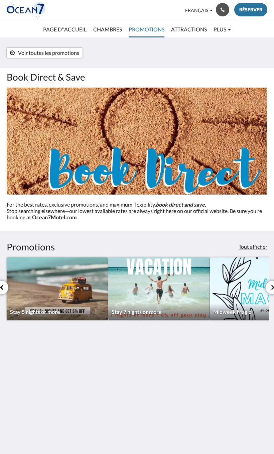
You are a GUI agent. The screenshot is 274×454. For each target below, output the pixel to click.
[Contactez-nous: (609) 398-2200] (222, 9)
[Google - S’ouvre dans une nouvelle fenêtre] (224, 360)
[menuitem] (65, 29)
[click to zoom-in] (137, 141)
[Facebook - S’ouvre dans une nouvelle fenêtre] (205, 360)
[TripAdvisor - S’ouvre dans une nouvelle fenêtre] (260, 360)
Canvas (152, 433)
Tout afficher (253, 246)
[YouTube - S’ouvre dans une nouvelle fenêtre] (260, 378)
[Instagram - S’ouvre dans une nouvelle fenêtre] (242, 360)
